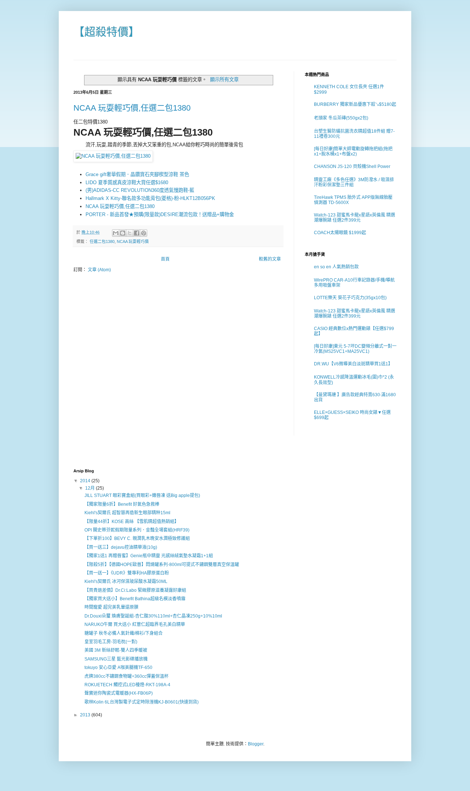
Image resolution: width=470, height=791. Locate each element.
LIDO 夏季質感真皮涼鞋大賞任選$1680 (127, 182)
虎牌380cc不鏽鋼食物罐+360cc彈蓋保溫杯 (126, 676)
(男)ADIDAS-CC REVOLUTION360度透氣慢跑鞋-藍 (140, 190)
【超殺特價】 (106, 32)
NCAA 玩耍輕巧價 (133, 241)
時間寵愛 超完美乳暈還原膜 (111, 607)
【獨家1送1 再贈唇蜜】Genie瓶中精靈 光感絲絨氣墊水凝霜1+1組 (148, 555)
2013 (85, 714)
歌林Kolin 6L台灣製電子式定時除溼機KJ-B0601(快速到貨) (141, 702)
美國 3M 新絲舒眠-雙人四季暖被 (115, 650)
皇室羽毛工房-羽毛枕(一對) (110, 641)
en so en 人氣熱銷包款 (336, 266)
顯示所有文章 (224, 79)
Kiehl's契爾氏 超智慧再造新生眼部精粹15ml (127, 512)
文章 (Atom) (99, 269)
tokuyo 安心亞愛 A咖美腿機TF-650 (118, 667)
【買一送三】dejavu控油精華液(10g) (120, 547)
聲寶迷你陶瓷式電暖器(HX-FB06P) (118, 693)
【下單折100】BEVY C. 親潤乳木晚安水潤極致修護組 (137, 538)
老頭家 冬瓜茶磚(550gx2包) (341, 118)
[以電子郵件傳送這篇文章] (115, 233)
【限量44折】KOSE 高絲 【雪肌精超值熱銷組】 (131, 521)
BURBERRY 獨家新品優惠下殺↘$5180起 (355, 104)
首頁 (165, 259)
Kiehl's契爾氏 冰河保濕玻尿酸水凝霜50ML (125, 581)
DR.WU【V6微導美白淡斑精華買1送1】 (353, 363)
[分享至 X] (129, 233)
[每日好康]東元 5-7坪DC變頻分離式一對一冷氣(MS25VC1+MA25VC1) (355, 349)
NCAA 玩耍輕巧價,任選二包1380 (132, 107)
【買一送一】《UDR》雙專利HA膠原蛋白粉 (126, 573)
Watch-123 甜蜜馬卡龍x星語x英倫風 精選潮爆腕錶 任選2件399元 (354, 217)
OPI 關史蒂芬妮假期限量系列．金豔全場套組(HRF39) (136, 530)
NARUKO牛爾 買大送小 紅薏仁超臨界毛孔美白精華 (134, 624)
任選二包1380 (102, 241)
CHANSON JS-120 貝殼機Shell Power (352, 166)
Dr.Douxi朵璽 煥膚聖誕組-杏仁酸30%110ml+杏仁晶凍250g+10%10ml (153, 616)
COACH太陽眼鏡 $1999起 (340, 232)
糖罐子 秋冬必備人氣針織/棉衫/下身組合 (123, 633)
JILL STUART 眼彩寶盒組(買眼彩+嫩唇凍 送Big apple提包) (142, 495)
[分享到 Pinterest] (143, 233)
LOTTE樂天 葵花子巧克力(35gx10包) (350, 297)
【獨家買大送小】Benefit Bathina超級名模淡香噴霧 (134, 598)
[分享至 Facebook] (136, 233)
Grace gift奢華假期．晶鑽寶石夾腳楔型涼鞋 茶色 (137, 174)
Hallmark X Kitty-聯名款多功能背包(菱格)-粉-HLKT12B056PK (150, 198)
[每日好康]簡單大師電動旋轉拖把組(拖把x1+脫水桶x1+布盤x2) (353, 151)
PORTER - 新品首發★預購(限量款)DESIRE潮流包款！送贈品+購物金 (160, 214)
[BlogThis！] (122, 233)
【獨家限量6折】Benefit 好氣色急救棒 (121, 504)
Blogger (255, 744)
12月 (90, 488)
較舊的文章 (270, 259)
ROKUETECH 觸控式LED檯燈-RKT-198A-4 (127, 684)
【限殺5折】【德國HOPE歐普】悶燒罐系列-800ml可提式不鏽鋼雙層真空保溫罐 (161, 564)
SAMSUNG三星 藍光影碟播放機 (116, 659)
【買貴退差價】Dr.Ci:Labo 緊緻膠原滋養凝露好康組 (135, 590)
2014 (85, 480)
